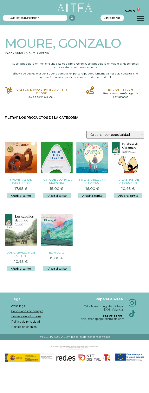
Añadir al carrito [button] (21, 195)
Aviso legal (18, 306)
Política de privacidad (25, 321)
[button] (140, 18)
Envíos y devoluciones (26, 316)
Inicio (8, 53)
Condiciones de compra (27, 311)
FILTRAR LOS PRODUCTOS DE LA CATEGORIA (41, 117)
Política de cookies (23, 327)
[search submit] (72, 18)
